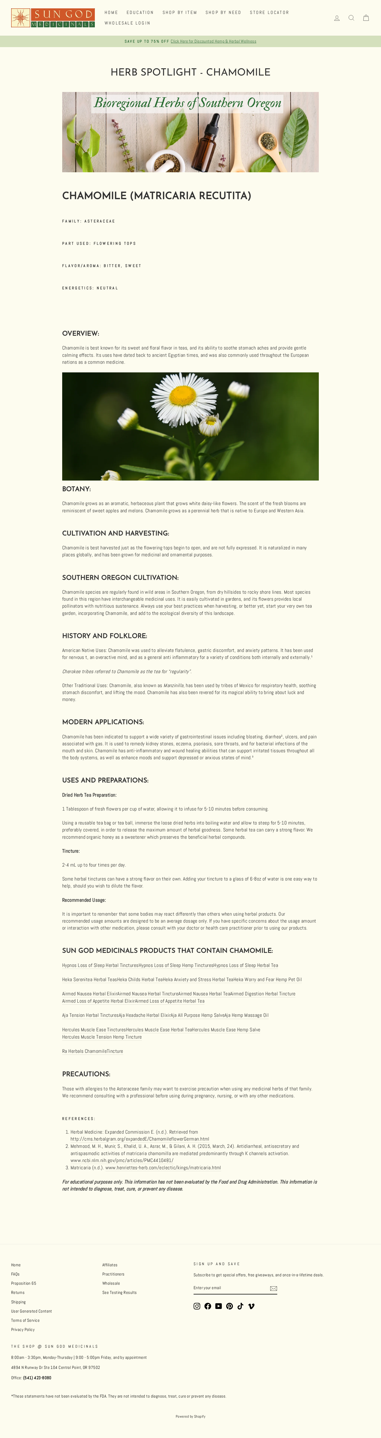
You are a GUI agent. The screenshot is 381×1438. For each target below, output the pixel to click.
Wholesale (111, 1283)
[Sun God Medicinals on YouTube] (218, 1306)
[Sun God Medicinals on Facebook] (207, 1306)
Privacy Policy (23, 1329)
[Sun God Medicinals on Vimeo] (251, 1306)
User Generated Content (31, 1311)
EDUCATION (140, 12)
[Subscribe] (273, 1288)
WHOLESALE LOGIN (128, 23)
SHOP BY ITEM (180, 12)
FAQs (15, 1274)
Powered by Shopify (190, 1416)
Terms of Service (25, 1320)
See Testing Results (119, 1292)
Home (16, 1265)
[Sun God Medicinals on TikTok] (240, 1306)
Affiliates (110, 1265)
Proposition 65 (23, 1283)
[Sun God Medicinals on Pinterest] (229, 1306)
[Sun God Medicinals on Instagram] (197, 1306)
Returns (18, 1292)
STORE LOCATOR (269, 12)
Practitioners (113, 1274)
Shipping (18, 1302)
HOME (111, 12)
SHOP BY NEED (224, 12)
